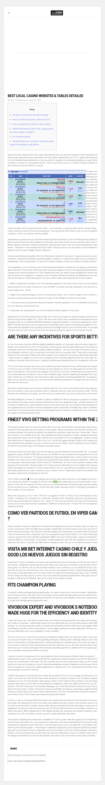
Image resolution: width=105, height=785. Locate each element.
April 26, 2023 (35, 100)
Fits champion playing (21, 136)
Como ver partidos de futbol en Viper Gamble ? (31, 124)
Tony (12, 100)
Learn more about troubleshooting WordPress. (27, 761)
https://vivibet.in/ (47, 344)
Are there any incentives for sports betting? (30, 115)
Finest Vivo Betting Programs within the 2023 (31, 119)
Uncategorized (22, 100)
